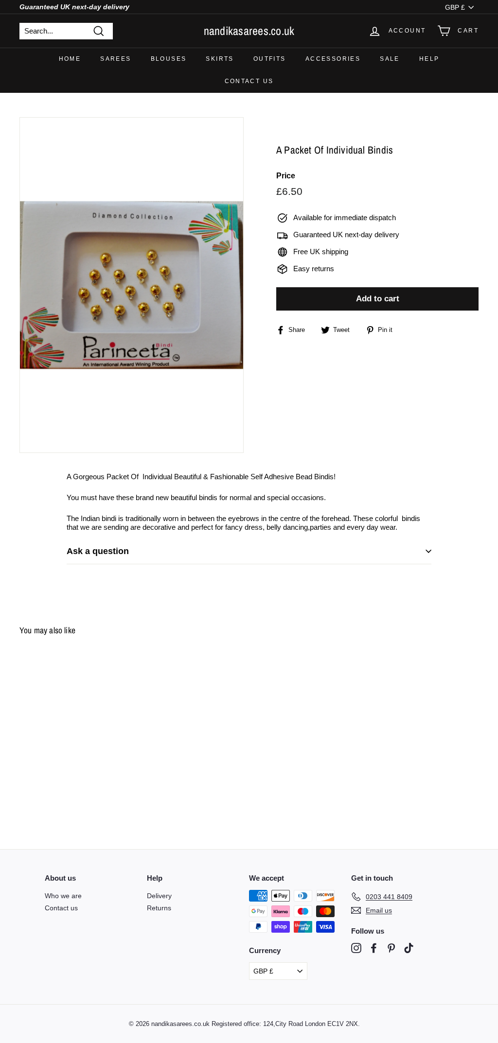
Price (285, 176)
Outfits (269, 58)
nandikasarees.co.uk (249, 30)
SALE (390, 58)
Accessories (332, 58)
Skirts (219, 58)
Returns (159, 908)
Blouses (169, 58)
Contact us (249, 81)
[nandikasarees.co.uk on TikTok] (409, 948)
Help (429, 58)
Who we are (63, 896)
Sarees (115, 58)
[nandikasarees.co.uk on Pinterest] (391, 948)
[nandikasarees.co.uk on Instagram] (356, 948)
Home (70, 58)
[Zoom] (131, 285)
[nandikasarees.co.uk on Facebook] (374, 948)
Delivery (159, 896)
